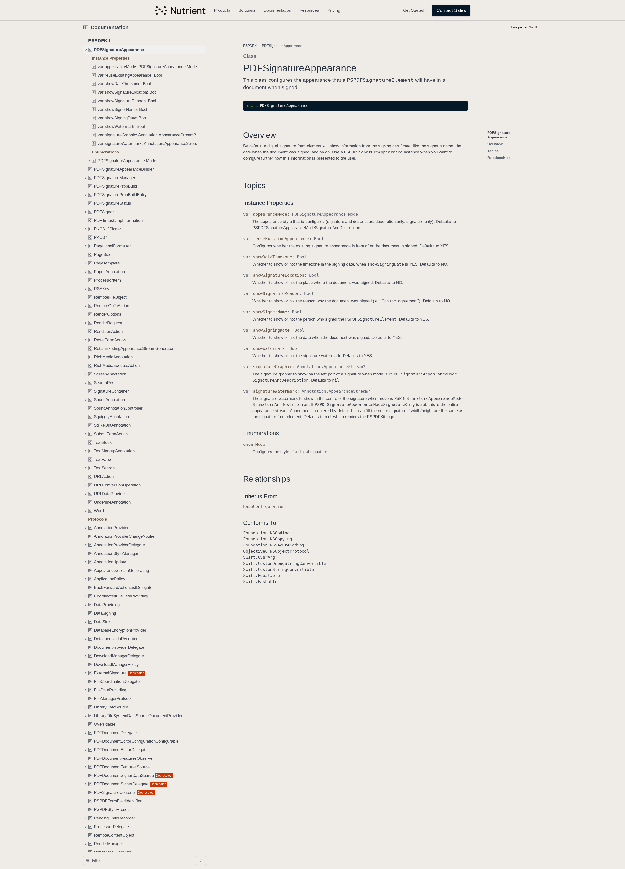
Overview (259, 135)
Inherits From (260, 496)
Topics (254, 185)
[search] (137, 860)
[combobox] (139, 860)
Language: (519, 27)
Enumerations (261, 433)
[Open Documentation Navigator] (85, 27)
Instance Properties (268, 203)
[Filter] (139, 860)
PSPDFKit (250, 46)
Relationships (266, 479)
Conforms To (259, 522)
